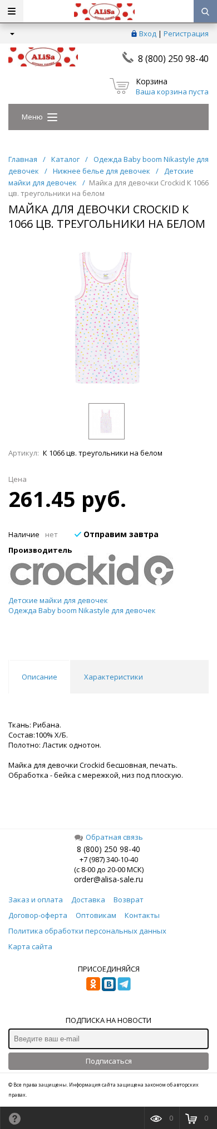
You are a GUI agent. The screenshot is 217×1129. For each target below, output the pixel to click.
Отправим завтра (120, 534)
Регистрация (186, 33)
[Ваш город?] (11, 33)
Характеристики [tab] (113, 677)
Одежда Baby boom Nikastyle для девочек (82, 610)
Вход (147, 33)
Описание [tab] (39, 677)
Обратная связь (114, 837)
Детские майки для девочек (58, 600)
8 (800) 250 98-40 (173, 58)
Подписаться (109, 1061)
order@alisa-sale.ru (108, 879)
